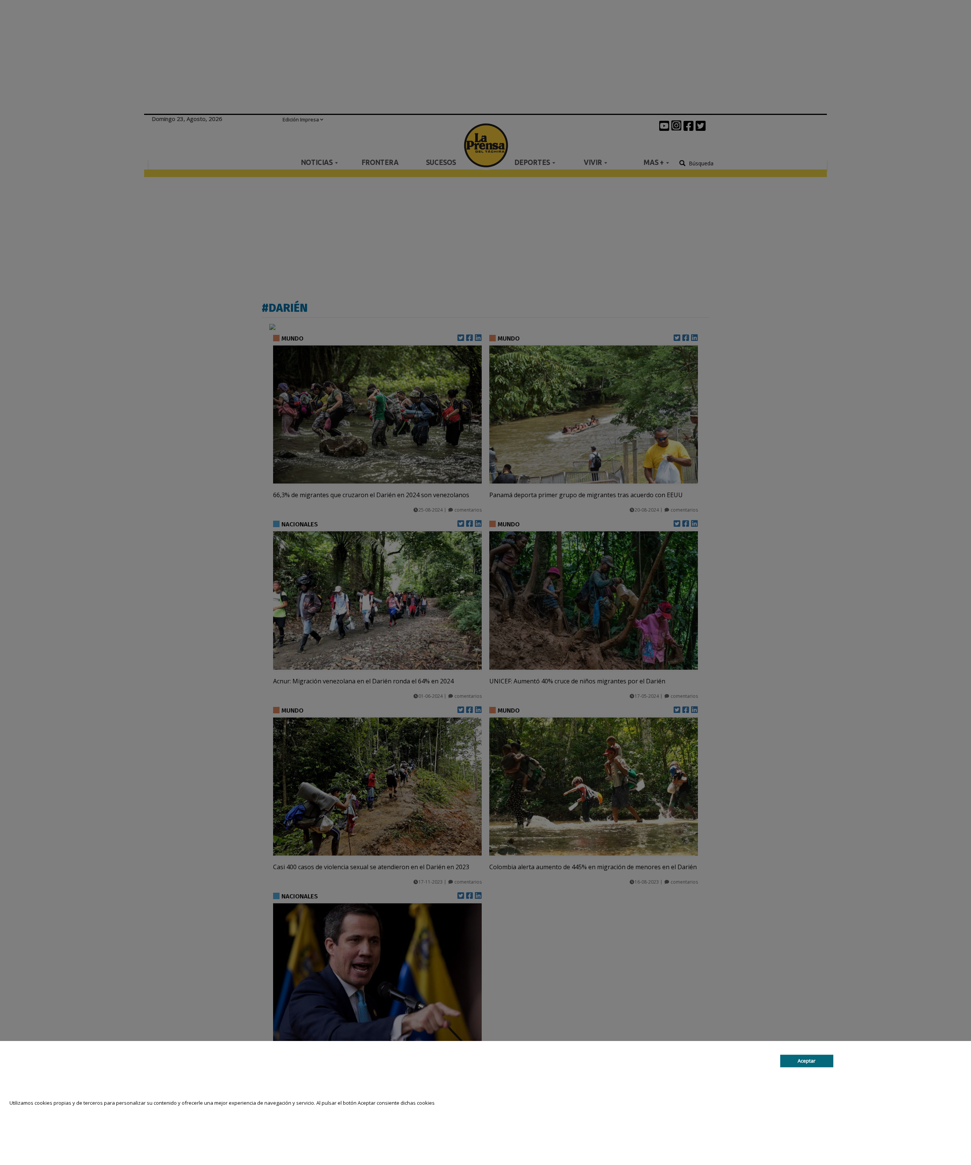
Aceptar (806, 1060)
